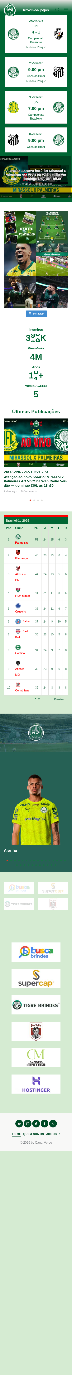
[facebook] (44, 1123)
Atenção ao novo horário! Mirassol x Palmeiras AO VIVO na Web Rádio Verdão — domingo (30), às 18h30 (36, 175)
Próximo (59, 699)
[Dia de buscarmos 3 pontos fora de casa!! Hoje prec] (20, 227)
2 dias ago (10, 491)
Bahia (26, 621)
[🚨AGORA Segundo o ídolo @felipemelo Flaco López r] (52, 292)
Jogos (27, 471)
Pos (8, 528)
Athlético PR (20, 577)
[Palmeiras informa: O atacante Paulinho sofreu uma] (20, 260)
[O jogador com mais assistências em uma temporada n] (20, 292)
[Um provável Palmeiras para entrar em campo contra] (52, 227)
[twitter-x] (53, 1123)
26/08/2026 (36, 20)
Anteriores (14, 699)
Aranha (10, 850)
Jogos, (37, 183)
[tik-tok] (36, 1123)
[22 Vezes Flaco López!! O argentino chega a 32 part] (52, 260)
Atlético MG (19, 671)
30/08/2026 (36, 97)
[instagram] (27, 1123)
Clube (19, 528)
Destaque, (26, 183)
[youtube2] (19, 1123)
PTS (36, 528)
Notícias (47, 183)
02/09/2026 (36, 134)
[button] (66, 9)
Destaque (12, 471)
